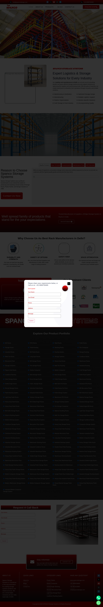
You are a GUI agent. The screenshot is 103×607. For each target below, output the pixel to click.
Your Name (31, 292)
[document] (51, 303)
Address (30, 308)
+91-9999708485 (42, 285)
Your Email (31, 297)
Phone (30, 303)
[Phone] (98, 598)
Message (30, 313)
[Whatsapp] (98, 603)
